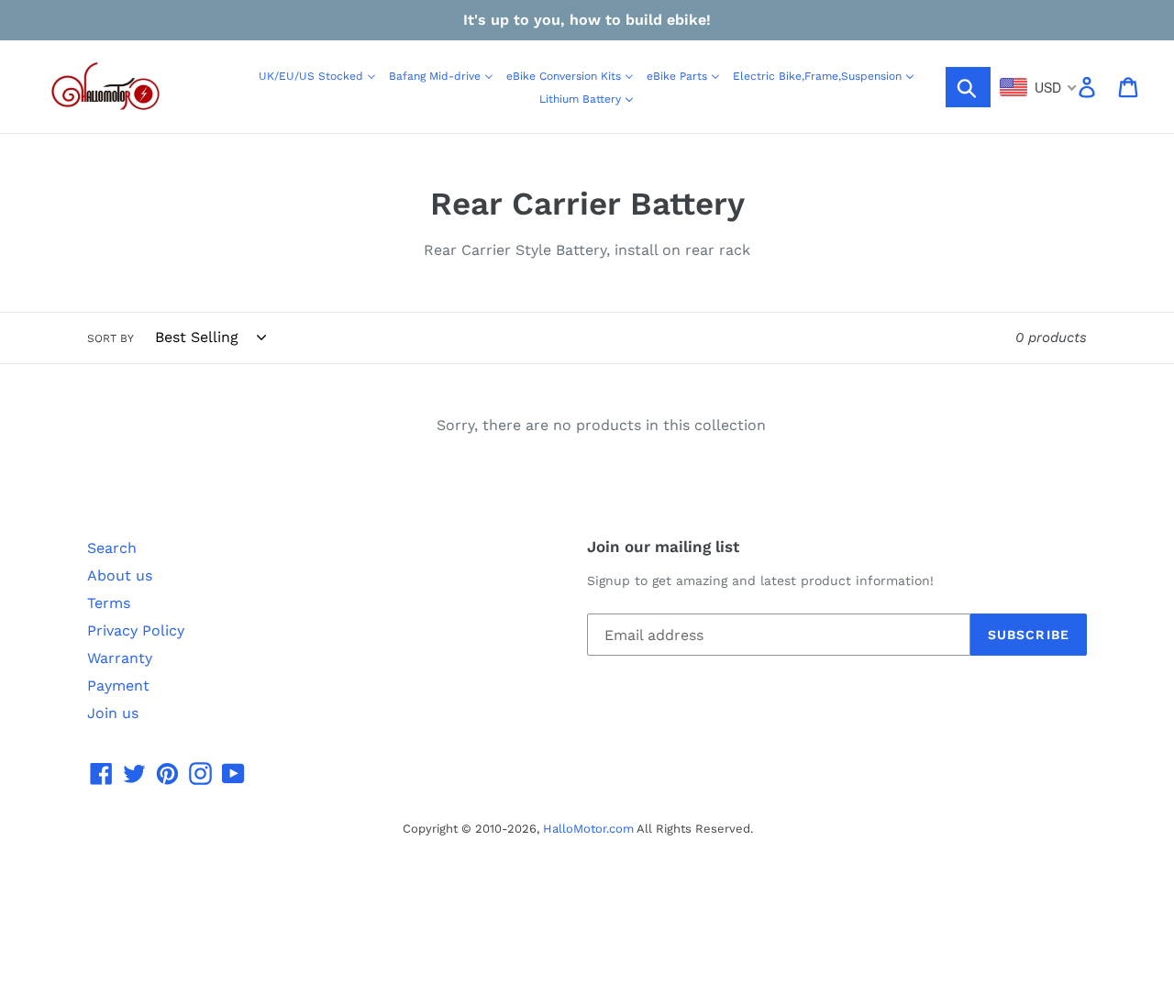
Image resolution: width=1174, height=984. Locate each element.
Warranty (119, 658)
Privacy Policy (135, 630)
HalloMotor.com (588, 828)
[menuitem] (317, 75)
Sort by (110, 338)
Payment (118, 685)
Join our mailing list (663, 546)
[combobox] (1039, 87)
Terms (108, 603)
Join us (112, 713)
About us (119, 575)
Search (112, 548)
